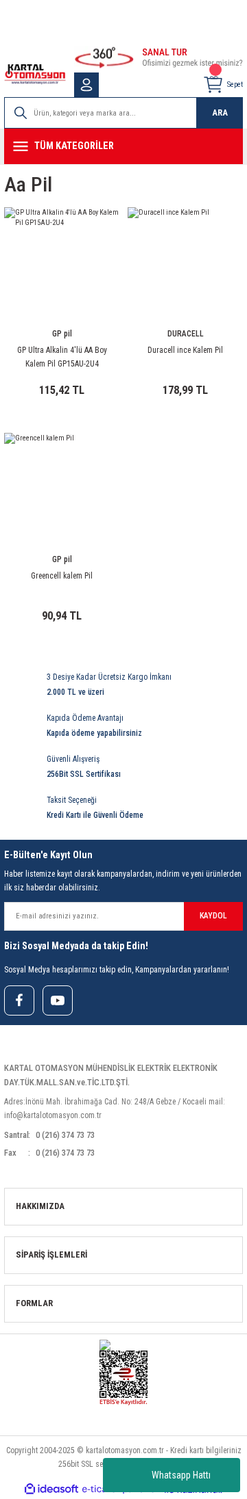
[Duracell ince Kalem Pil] (185, 264)
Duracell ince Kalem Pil (185, 350)
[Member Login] (86, 85)
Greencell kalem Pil (62, 576)
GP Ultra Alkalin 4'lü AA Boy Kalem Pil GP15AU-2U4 (62, 357)
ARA (220, 112)
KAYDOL (213, 915)
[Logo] (35, 74)
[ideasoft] (51, 1489)
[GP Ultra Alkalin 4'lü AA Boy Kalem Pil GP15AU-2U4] (61, 264)
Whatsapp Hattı (181, 1475)
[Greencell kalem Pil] (61, 490)
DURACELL (185, 334)
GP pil (62, 334)
